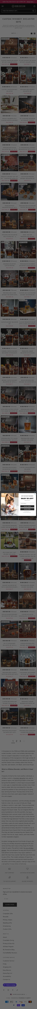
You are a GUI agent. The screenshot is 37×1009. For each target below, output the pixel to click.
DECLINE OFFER (27, 509)
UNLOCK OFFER (27, 506)
